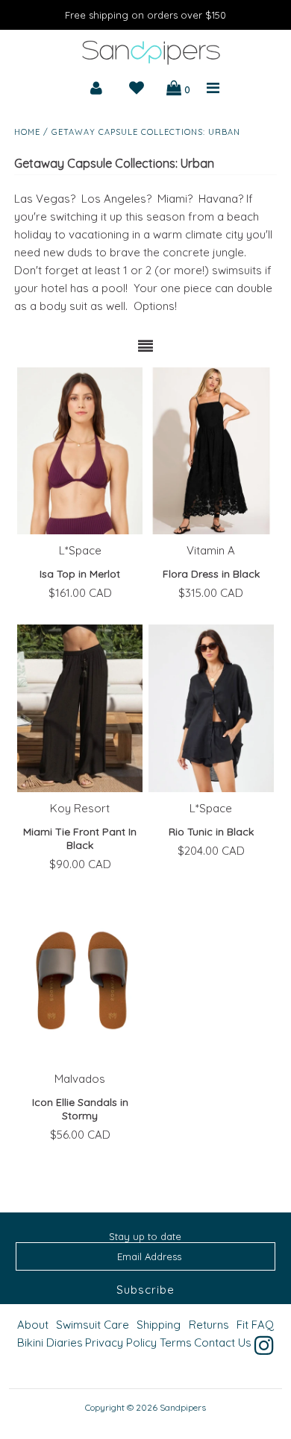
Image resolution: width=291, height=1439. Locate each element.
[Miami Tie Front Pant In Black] (80, 707)
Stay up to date (145, 1236)
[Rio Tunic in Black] (211, 707)
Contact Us (222, 1342)
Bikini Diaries (50, 1342)
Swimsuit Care (92, 1325)
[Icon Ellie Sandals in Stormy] (80, 979)
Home (27, 132)
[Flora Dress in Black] (211, 450)
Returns (209, 1325)
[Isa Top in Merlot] (80, 450)
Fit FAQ (255, 1325)
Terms (176, 1342)
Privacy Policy (121, 1342)
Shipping (159, 1325)
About (32, 1325)
